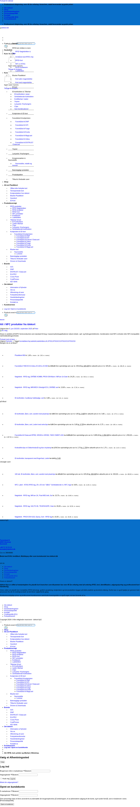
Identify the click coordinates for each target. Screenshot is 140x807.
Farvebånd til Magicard (23, 135)
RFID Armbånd (17, 210)
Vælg (2, 762)
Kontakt (7, 15)
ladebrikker (41, 341)
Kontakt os (14, 302)
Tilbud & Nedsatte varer (20, 179)
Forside (15, 43)
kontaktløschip (25, 341)
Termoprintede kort (17, 191)
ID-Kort (12, 200)
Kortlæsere (16, 215)
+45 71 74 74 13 (6, 547)
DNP (12, 269)
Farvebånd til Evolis (22, 132)
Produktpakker (17, 175)
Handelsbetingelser (11, 11)
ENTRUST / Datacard (18, 272)
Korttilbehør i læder (21, 99)
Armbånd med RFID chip (24, 57)
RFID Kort (19, 60)
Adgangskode (9, 775)
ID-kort (14, 87)
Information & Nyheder (18, 287)
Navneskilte (18, 252)
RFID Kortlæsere (21, 67)
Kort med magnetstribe (23, 82)
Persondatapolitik (11, 13)
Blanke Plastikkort (18, 75)
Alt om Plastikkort (11, 185)
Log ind (13, 779)
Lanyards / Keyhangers (22, 104)
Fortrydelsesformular (17, 295)
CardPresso (14, 279)
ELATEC (13, 274)
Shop (6, 10)
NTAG (50, 341)
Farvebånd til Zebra (22, 139)
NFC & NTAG (20, 64)
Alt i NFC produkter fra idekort (17, 324)
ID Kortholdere (17, 222)
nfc (46, 341)
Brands (7, 264)
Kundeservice (9, 305)
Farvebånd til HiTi (21, 125)
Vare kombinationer (21, 109)
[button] (9, 54)
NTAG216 (71, 341)
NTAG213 (56, 341)
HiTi (11, 267)
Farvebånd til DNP (22, 121)
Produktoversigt (10, 203)
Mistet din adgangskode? (9, 782)
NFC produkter (17, 214)
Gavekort (13, 198)
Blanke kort (14, 249)
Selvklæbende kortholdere (24, 96)
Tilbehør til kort (15, 220)
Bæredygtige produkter (20, 170)
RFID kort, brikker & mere (21, 48)
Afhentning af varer (17, 292)
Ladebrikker (19, 71)
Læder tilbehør (17, 223)
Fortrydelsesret (10, 19)
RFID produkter (15, 206)
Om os (12, 290)
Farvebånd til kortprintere (21, 118)
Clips (16, 106)
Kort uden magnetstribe (23, 79)
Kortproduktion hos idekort (19, 193)
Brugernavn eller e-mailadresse (15, 771)
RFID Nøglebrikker (19, 208)
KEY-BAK (13, 282)
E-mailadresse (9, 791)
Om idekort (8, 8)
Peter (36, 329)
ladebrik (33, 341)
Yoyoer (16, 101)
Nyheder (2, 319)
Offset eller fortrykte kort (18, 188)
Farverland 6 (5, 540)
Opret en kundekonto (7, 804)
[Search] (6, 46)
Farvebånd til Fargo (22, 128)
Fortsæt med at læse (8, 339)
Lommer (19, 254)
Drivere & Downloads (18, 261)
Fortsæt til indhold (6, 1)
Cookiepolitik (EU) (11, 17)
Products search (10, 312)
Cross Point (14, 277)
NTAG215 (64, 341)
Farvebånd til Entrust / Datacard (27, 239)
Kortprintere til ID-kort (20, 113)
